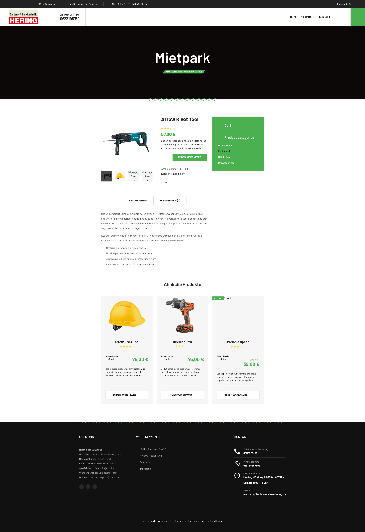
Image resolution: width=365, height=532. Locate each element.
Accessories (225, 145)
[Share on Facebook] (170, 182)
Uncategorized (226, 162)
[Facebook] (12, 3)
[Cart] (358, 17)
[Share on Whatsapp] (183, 182)
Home (293, 16)
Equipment (179, 173)
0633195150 (70, 18)
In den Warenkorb (189, 157)
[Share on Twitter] (174, 182)
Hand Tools (224, 156)
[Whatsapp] (23, 3)
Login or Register (345, 4)
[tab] (138, 200)
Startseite (171, 71)
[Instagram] (18, 3)
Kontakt (324, 16)
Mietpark (306, 16)
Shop (180, 71)
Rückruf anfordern (46, 4)
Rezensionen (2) (170, 200)
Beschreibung (138, 200)
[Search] (343, 17)
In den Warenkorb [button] (124, 394)
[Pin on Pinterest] (179, 182)
